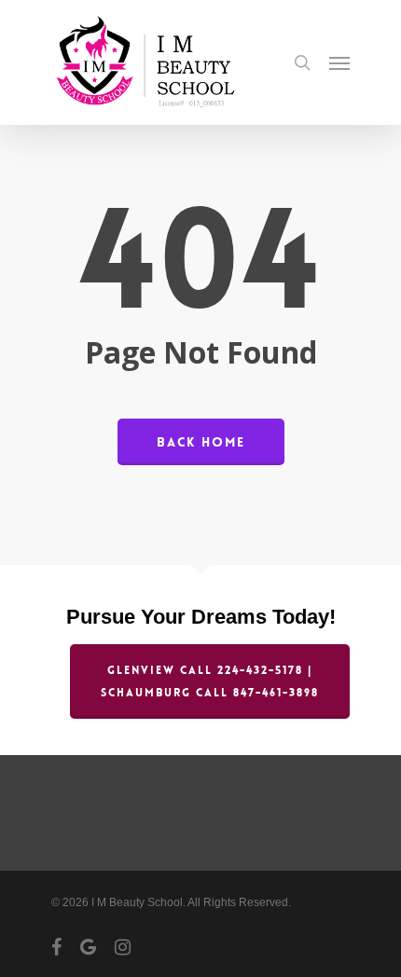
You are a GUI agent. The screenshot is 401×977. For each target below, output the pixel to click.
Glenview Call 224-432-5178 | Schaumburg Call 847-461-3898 (210, 681)
